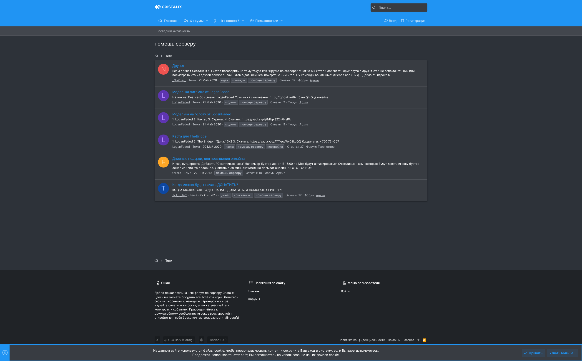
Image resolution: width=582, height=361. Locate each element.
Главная (253, 291)
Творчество (326, 146)
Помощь (394, 340)
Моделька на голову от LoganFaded (201, 114)
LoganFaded (181, 102)
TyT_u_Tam (179, 195)
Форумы (254, 299)
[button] (207, 20)
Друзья (178, 66)
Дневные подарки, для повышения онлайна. (209, 158)
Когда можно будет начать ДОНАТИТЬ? (205, 185)
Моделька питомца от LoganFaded (200, 92)
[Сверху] (418, 339)
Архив (314, 80)
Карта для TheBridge (189, 136)
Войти (345, 291)
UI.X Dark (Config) (180, 340)
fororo (176, 173)
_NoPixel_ (179, 80)
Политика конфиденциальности (362, 340)
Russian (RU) (217, 340)
